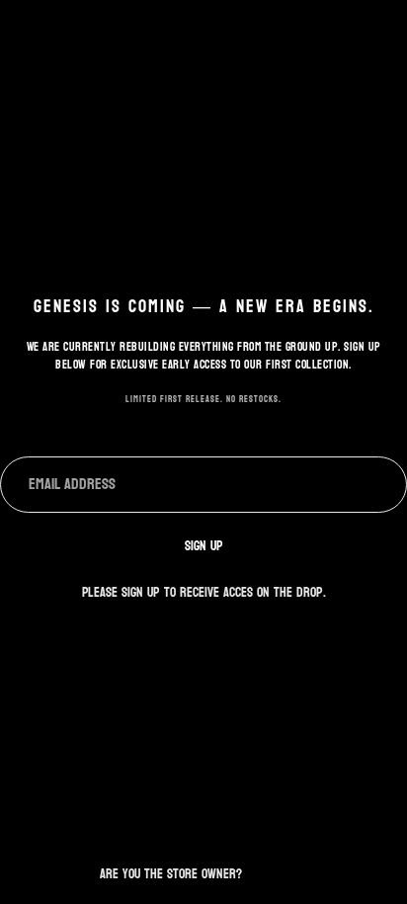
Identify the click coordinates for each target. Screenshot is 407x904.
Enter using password (203, 832)
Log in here (276, 874)
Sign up (204, 546)
